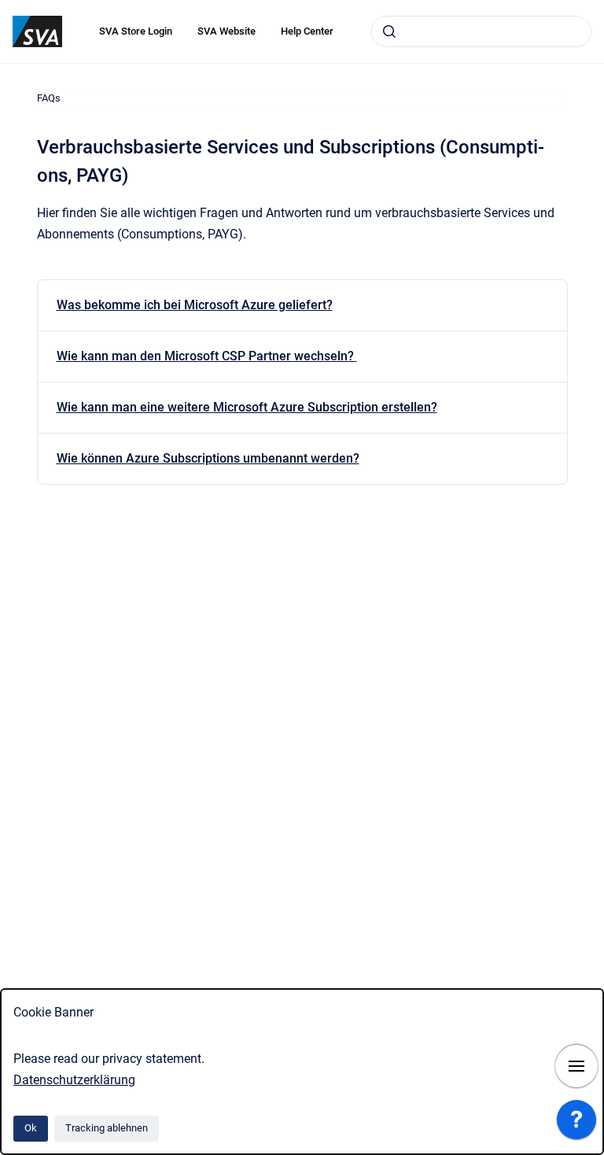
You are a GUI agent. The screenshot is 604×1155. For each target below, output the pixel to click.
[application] (576, 1123)
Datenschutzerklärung (74, 1079)
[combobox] (481, 31)
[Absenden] (389, 31)
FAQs (49, 98)
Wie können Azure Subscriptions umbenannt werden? (208, 458)
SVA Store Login (135, 31)
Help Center (307, 31)
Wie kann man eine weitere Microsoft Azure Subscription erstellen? (247, 407)
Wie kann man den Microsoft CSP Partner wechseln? (207, 356)
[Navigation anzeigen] (576, 1066)
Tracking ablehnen (106, 1128)
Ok (30, 1128)
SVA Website (226, 31)
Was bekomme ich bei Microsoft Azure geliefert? (195, 304)
